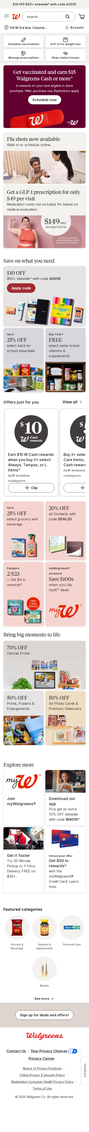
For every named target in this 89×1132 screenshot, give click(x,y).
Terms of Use (42, 1088)
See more (41, 998)
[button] (75, 27)
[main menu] (6, 16)
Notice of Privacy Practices (42, 1068)
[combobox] (43, 16)
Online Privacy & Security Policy (42, 1075)
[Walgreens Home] (16, 16)
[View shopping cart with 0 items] (82, 16)
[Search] (69, 16)
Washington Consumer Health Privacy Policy (42, 1082)
